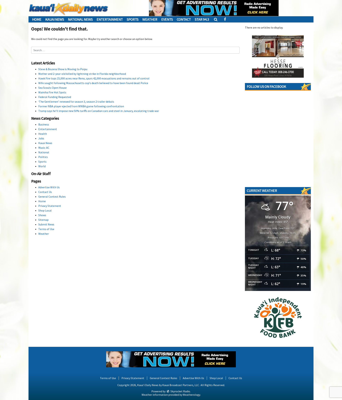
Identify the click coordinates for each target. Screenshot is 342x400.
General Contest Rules (52, 196)
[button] (215, 19)
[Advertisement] (214, 8)
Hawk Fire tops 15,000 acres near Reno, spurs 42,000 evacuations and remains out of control (93, 78)
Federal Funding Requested (54, 97)
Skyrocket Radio (180, 391)
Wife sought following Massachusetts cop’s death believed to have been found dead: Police (93, 83)
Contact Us (45, 192)
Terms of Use (46, 229)
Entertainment (110, 19)
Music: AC (43, 147)
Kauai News (54, 19)
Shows (42, 215)
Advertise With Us (49, 187)
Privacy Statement (49, 206)
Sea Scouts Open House (52, 87)
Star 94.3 (202, 19)
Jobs (41, 138)
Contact (184, 19)
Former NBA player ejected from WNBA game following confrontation (81, 106)
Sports (132, 19)
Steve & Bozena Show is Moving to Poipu (62, 69)
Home (36, 19)
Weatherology (191, 394)
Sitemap (43, 220)
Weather (149, 19)
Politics (43, 157)
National (43, 152)
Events (167, 19)
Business (43, 124)
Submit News (46, 224)
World (42, 166)
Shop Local (45, 210)
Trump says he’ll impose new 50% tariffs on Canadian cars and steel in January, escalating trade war (98, 111)
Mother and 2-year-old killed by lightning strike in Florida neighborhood (82, 74)
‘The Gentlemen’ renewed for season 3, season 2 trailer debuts (76, 101)
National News (80, 19)
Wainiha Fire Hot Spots (52, 92)
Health (42, 133)
